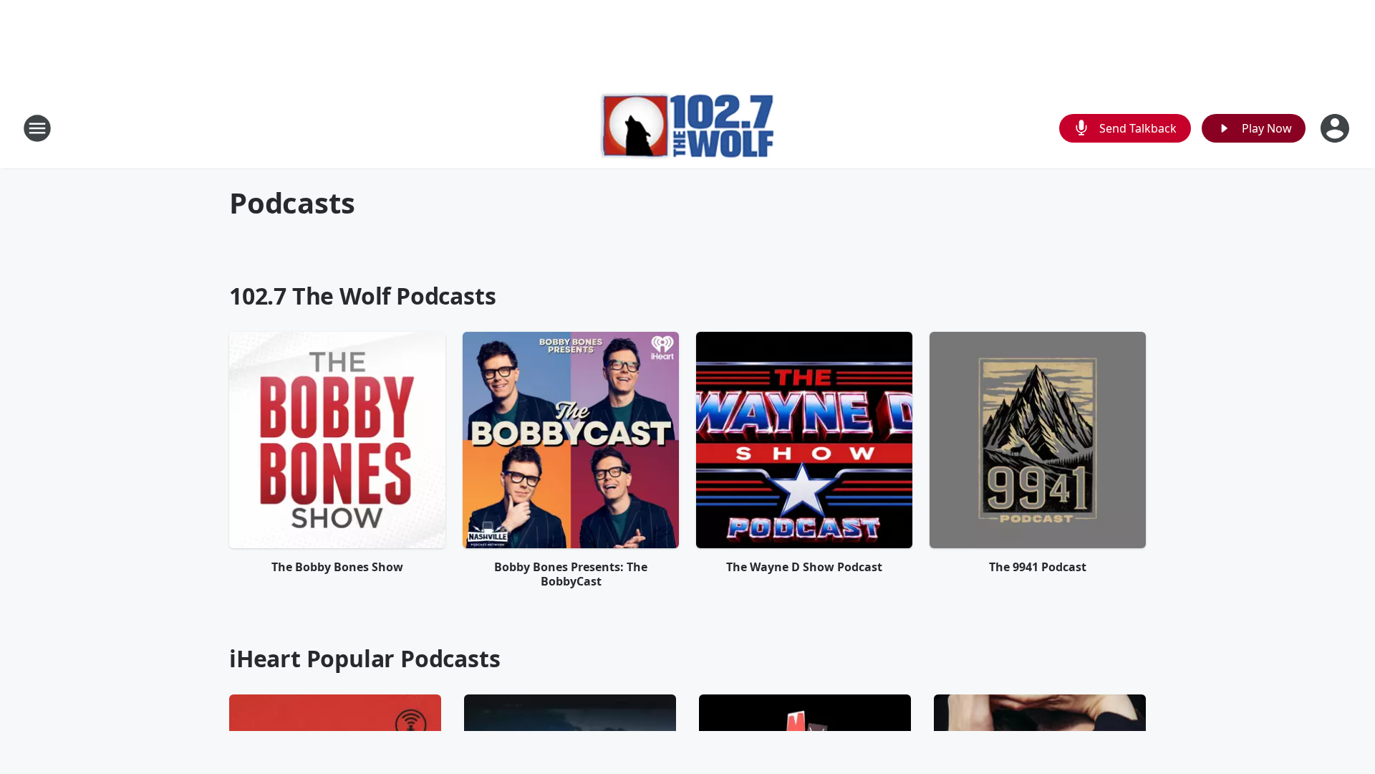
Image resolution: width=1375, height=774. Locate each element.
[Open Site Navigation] (37, 128)
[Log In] (1336, 128)
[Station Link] (687, 128)
